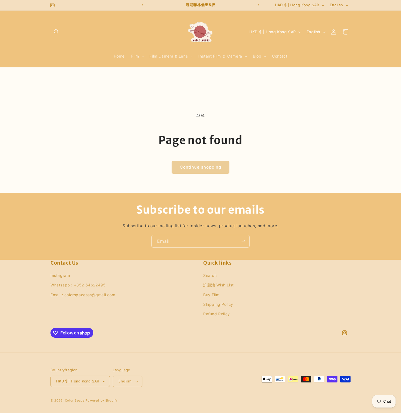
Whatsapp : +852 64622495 (78, 285)
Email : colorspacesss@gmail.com (82, 294)
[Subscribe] (243, 241)
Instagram (60, 275)
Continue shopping (200, 167)
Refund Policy (216, 314)
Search (210, 275)
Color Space (75, 400)
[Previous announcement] (142, 5)
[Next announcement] (259, 5)
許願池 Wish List (218, 285)
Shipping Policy (218, 304)
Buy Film (211, 294)
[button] (56, 32)
